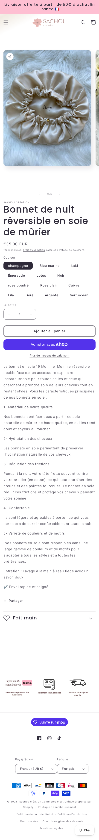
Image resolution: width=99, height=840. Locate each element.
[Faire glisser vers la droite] (60, 194)
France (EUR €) (32, 768)
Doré (30, 295)
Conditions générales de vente (63, 821)
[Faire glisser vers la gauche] (39, 194)
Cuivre (73, 285)
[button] (6, 22)
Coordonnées (29, 821)
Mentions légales (51, 828)
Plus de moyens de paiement (50, 355)
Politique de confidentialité (35, 814)
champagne (18, 265)
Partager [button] (16, 600)
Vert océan (79, 295)
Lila (11, 295)
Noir (60, 275)
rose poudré (18, 285)
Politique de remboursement (57, 807)
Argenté (51, 295)
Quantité (10, 305)
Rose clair (48, 285)
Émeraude (16, 275)
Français (68, 768)
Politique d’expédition (72, 814)
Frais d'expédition (34, 249)
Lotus (41, 275)
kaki (74, 265)
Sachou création (30, 801)
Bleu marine (50, 265)
